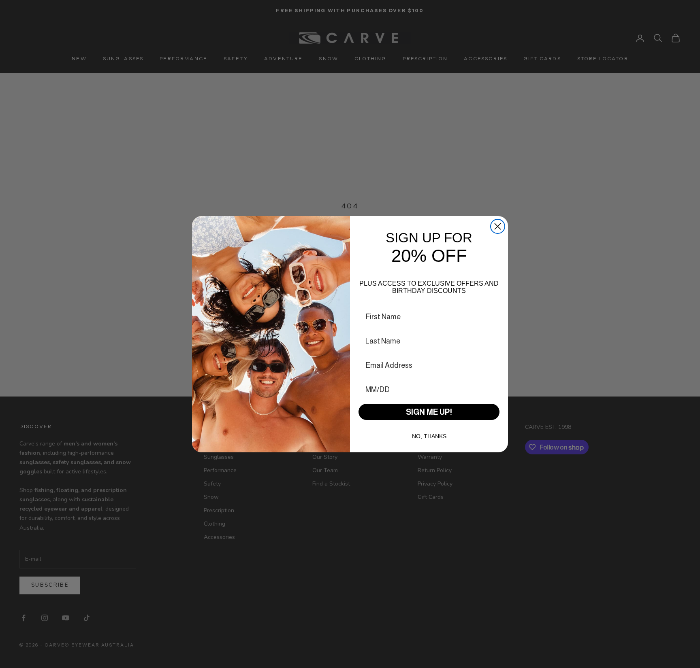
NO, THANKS (429, 436)
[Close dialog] (498, 226)
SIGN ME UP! (429, 411)
